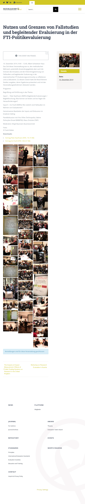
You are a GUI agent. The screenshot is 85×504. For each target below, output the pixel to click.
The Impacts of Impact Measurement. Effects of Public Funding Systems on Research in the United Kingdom (13, 369)
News (10, 405)
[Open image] (10, 154)
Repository (13, 438)
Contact (12, 472)
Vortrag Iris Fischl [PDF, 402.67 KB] (17, 141)
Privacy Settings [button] (42, 490)
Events (51, 438)
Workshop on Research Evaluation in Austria (39, 366)
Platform (39, 405)
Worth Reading (55, 448)
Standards (13, 448)
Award (51, 421)
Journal (12, 421)
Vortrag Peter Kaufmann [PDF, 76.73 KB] (19, 138)
